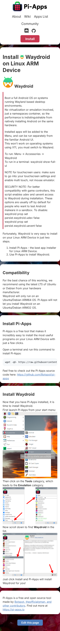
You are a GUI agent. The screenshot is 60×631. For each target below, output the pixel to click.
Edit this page (30, 622)
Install (30, 39)
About (16, 16)
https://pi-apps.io (13, 609)
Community (30, 24)
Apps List (41, 16)
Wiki (27, 16)
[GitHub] (33, 31)
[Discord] (26, 31)
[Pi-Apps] (30, 7)
